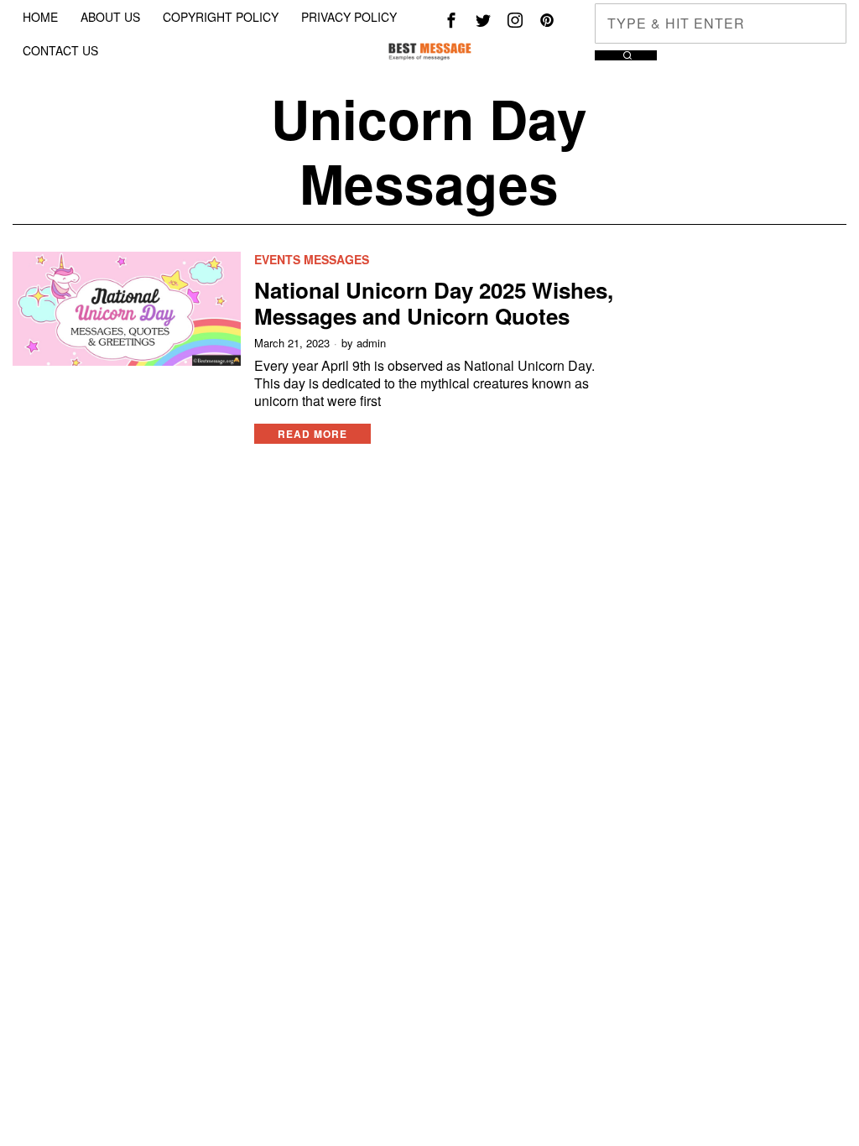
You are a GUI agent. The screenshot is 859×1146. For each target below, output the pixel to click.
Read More (312, 433)
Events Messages (311, 260)
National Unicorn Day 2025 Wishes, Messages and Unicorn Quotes (433, 303)
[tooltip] (451, 20)
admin (371, 343)
